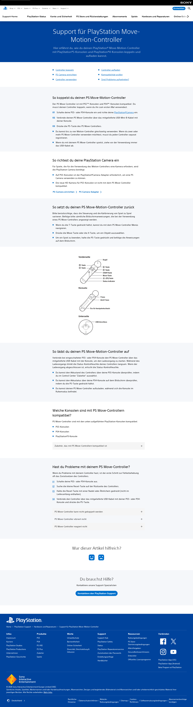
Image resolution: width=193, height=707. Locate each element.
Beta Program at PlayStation (170, 667)
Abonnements (119, 16)
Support (63, 8)
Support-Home (9, 16)
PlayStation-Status (36, 16)
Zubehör (45, 8)
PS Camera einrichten (66, 74)
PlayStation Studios (14, 645)
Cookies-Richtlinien (134, 700)
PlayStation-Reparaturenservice (111, 649)
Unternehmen (12, 653)
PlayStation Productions (16, 649)
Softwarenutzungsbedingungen (154, 700)
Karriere (9, 641)
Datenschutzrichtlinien (88, 700)
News (54, 8)
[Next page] (187, 16)
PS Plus (35, 8)
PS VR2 (40, 645)
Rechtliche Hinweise (72, 700)
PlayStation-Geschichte (16, 656)
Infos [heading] (8, 634)
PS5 (18, 8)
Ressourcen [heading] (134, 634)
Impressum (11, 638)
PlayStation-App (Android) (169, 663)
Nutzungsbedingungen (137, 638)
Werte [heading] (70, 634)
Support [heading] (102, 634)
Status (100, 645)
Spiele (26, 8)
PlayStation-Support (22, 626)
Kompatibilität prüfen (112, 74)
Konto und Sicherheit (61, 16)
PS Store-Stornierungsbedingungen (139, 643)
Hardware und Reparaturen (155, 16)
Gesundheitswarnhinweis (138, 652)
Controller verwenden (66, 79)
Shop (11, 8)
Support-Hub (103, 638)
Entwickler (132, 655)
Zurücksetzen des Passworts (109, 653)
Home (8, 626)
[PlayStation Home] (5, 8)
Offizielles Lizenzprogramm (139, 659)
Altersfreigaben (134, 648)
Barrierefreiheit (73, 641)
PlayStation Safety (105, 641)
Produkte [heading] (41, 634)
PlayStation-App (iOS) (167, 660)
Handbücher (103, 660)
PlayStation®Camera (124, 112)
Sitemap (124, 700)
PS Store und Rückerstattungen (92, 16)
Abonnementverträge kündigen (178, 700)
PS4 (38, 641)
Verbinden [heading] (163, 634)
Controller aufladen (110, 70)
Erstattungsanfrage (105, 656)
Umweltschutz (73, 638)
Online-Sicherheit (74, 645)
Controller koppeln (65, 70)
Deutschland (17, 701)
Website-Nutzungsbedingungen (109, 700)
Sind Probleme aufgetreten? (115, 79)
